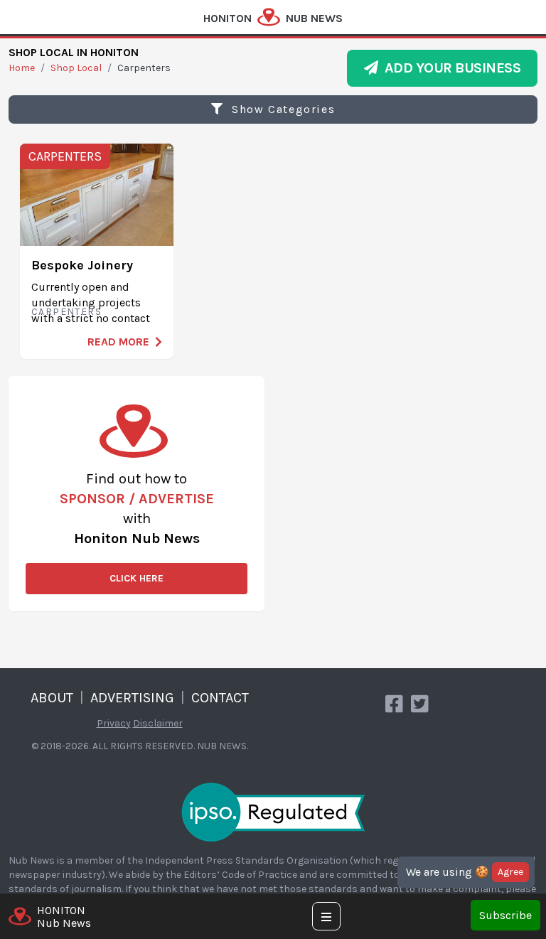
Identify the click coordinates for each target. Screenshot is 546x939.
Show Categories (282, 109)
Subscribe (505, 915)
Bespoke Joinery (82, 265)
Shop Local (76, 68)
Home (22, 68)
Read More (118, 341)
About (52, 698)
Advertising (132, 698)
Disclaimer (158, 723)
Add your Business (449, 68)
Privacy (114, 723)
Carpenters (65, 156)
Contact (220, 698)
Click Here (136, 578)
